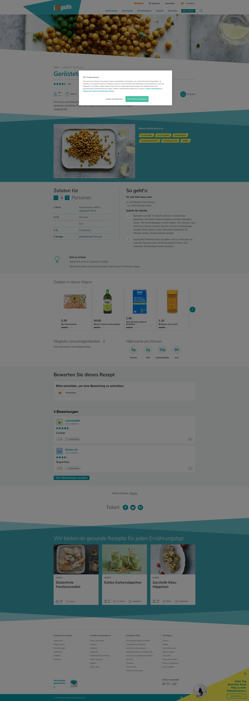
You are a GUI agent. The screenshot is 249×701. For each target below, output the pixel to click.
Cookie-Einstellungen (114, 99)
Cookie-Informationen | (153, 88)
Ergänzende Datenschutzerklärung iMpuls (98, 91)
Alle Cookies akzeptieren (137, 99)
